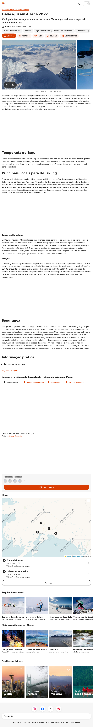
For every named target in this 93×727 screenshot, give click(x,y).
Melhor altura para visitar (15, 10)
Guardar (10, 36)
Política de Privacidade (55, 722)
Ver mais (48, 583)
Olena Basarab (15, 436)
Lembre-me (48, 487)
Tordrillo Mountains (76, 382)
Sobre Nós (17, 722)
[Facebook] (42, 709)
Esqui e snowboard (42, 31)
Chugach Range (13, 382)
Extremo (27, 31)
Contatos (26, 722)
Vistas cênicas (81, 31)
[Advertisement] (46, 128)
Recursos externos (14, 364)
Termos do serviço (73, 722)
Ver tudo (10, 85)
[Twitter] (50, 709)
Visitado (26, 36)
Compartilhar (71, 36)
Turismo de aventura (11, 31)
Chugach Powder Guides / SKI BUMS (47, 91)
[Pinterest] (58, 709)
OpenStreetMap (78, 556)
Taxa (39, 36)
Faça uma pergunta (10, 370)
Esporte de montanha (63, 31)
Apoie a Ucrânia (38, 722)
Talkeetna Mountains (35, 382)
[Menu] (87, 3)
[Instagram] (34, 709)
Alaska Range (56, 382)
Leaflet (68, 556)
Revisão (53, 36)
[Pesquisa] (79, 3)
